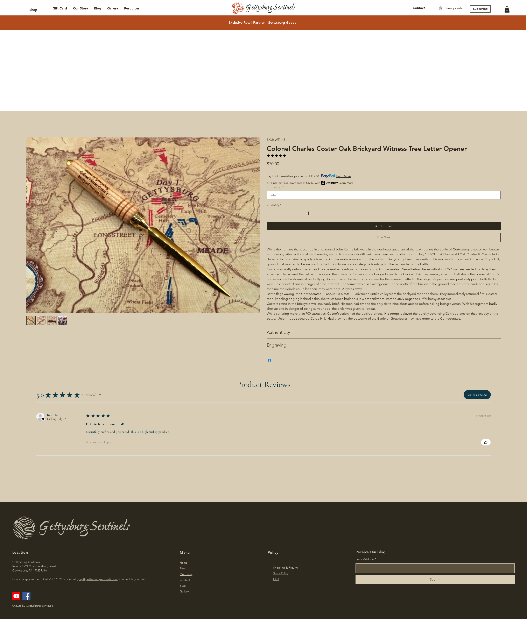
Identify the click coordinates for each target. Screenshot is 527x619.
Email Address (365, 558)
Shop (183, 568)
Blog (183, 586)
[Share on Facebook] (269, 360)
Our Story (186, 574)
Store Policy (280, 573)
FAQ (276, 579)
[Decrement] (270, 213)
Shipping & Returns (285, 567)
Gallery (184, 591)
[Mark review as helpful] (486, 442)
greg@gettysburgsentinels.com (97, 579)
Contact (185, 580)
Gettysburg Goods (282, 22)
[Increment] (309, 213)
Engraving (275, 187)
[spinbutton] (289, 213)
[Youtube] (16, 596)
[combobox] (384, 195)
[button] (507, 9)
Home (184, 562)
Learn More (343, 176)
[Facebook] (26, 596)
